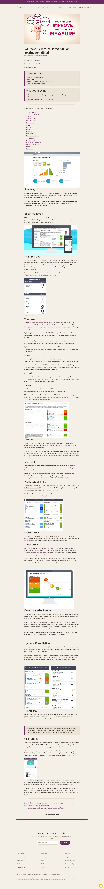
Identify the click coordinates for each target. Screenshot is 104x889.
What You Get (30, 121)
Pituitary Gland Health (32, 136)
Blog (42, 860)
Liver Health (30, 133)
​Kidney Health (30, 140)
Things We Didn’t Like (33, 114)
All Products (20, 864)
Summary (29, 116)
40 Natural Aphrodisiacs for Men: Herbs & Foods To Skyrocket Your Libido (45, 808)
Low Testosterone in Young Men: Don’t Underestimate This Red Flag (43, 807)
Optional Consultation (32, 144)
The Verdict (29, 149)
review (71, 803)
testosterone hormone (37, 805)
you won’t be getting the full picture (41, 361)
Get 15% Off (64, 842)
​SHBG (28, 125)
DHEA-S (28, 129)
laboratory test (65, 803)
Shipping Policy (69, 864)
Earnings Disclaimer (39, 881)
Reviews (68, 7)
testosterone (27, 805)
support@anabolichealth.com (73, 857)
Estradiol (29, 131)
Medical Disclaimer (30, 881)
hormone (50, 803)
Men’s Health (58, 7)
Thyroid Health (30, 138)
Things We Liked (31, 112)
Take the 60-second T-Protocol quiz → (52, 817)
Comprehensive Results (33, 142)
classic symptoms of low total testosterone (40, 322)
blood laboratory (30, 803)
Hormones (28, 802)
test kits (62, 753)
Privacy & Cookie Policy (21, 881)
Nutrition (48, 7)
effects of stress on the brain (40, 399)
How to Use (29, 146)
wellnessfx (46, 805)
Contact (67, 853)
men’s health (40, 453)
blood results (38, 803)
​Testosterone (30, 123)
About (74, 7)
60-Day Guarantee (70, 860)
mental (55, 397)
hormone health (57, 803)
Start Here (41, 7)
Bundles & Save (21, 867)
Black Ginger (20, 853)
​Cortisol (28, 127)
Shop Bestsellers (84, 7)
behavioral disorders (66, 397)
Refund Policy (69, 867)
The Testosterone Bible (47, 857)
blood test (44, 803)
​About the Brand (31, 118)
